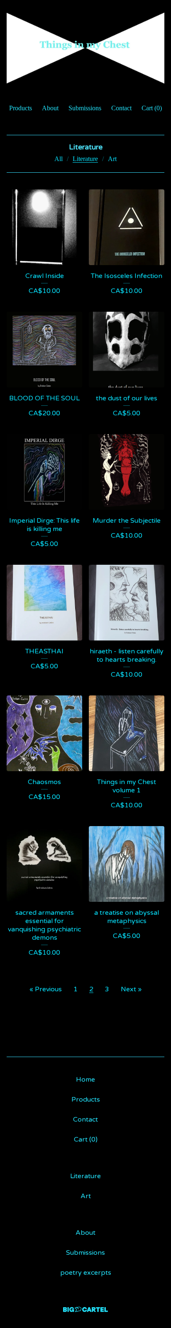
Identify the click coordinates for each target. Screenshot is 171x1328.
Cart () (152, 108)
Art (112, 158)
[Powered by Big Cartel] (85, 1309)
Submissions (84, 108)
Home (85, 1079)
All (58, 158)
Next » (131, 989)
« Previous (45, 989)
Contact (121, 108)
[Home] (85, 48)
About (50, 108)
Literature (85, 158)
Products (20, 108)
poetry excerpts (85, 1272)
